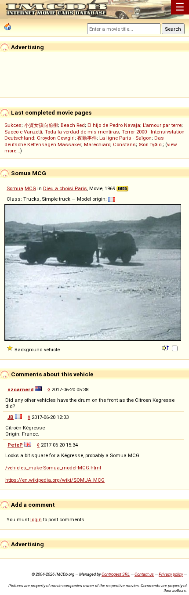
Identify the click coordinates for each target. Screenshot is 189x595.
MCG (30, 188)
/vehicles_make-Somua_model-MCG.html (53, 468)
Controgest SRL (116, 574)
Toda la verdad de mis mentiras (82, 132)
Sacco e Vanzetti (23, 132)
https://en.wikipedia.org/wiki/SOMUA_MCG (55, 480)
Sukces (13, 125)
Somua (15, 188)
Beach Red (73, 125)
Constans (124, 144)
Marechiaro (97, 144)
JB (10, 417)
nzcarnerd (20, 389)
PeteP (15, 445)
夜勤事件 (87, 138)
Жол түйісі (150, 144)
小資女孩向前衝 (41, 125)
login (36, 519)
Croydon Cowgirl (56, 138)
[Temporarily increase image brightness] (166, 347)
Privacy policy (171, 574)
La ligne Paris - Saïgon (125, 138)
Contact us (144, 574)
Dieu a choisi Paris (65, 188)
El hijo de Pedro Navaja (113, 125)
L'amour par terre (162, 125)
